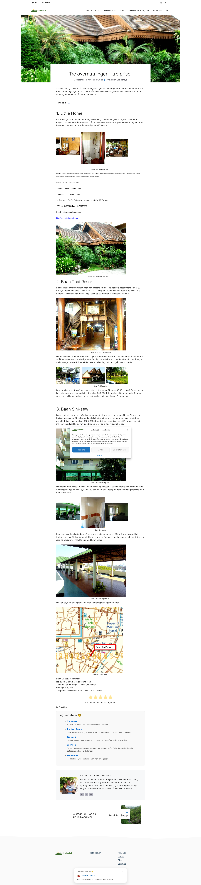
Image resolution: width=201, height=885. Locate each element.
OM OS (35, 3)
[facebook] (165, 3)
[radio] (91, 697)
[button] (127, 430)
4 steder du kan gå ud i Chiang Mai (84, 815)
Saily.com (71, 745)
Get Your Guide (74, 729)
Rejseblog (157, 10)
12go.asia (71, 737)
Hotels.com (72, 721)
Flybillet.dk (72, 755)
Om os (121, 856)
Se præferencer (119, 450)
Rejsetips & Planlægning (139, 10)
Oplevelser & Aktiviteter (114, 10)
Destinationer (91, 10)
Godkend (81, 450)
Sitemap (122, 864)
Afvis (100, 450)
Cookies (99, 455)
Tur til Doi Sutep (118, 815)
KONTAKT (46, 3)
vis (69, 103)
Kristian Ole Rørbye (118, 80)
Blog (120, 860)
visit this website (90, 200)
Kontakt (122, 853)
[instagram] (161, 3)
